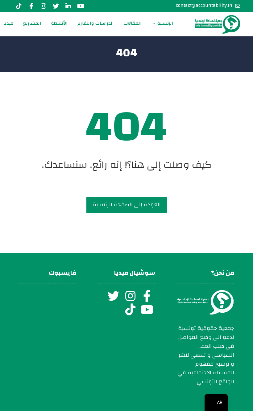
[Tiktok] (19, 6)
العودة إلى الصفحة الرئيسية (127, 204)
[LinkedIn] (68, 6)
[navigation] (216, 402)
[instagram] (130, 296)
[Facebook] (31, 6)
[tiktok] (130, 309)
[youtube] (80, 6)
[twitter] (113, 296)
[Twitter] (56, 6)
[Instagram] (43, 6)
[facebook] (147, 296)
